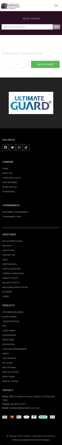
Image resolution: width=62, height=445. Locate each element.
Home (5, 169)
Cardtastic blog (11, 178)
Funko (5, 354)
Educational (9, 367)
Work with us (9, 187)
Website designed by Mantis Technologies (31, 440)
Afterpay (7, 292)
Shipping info (9, 264)
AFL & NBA (7, 363)
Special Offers (10, 372)
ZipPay (5, 296)
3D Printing (8, 192)
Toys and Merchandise (14, 349)
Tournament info (11, 217)
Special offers (10, 381)
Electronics (9, 358)
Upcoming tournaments (15, 212)
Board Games (9, 317)
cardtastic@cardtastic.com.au (24, 408)
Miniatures (8, 340)
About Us (7, 173)
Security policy (11, 283)
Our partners (9, 182)
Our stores (8, 250)
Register (7, 246)
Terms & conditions (13, 273)
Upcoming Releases (12, 312)
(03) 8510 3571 (18, 404)
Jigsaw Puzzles (10, 321)
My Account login (12, 241)
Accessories (9, 335)
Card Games (8, 330)
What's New (8, 377)
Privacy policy (10, 278)
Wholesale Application (15, 287)
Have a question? (11, 269)
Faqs (4, 260)
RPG (4, 326)
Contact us (8, 255)
